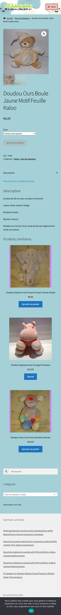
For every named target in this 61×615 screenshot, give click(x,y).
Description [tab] (9, 172)
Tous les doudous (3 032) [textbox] (30, 494)
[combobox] (30, 494)
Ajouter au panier (15, 142)
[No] (57, 606)
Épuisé (30, 376)
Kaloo (16, 159)
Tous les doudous (22, 18)
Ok (31, 611)
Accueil (10, 18)
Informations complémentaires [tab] (18, 181)
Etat (5, 129)
